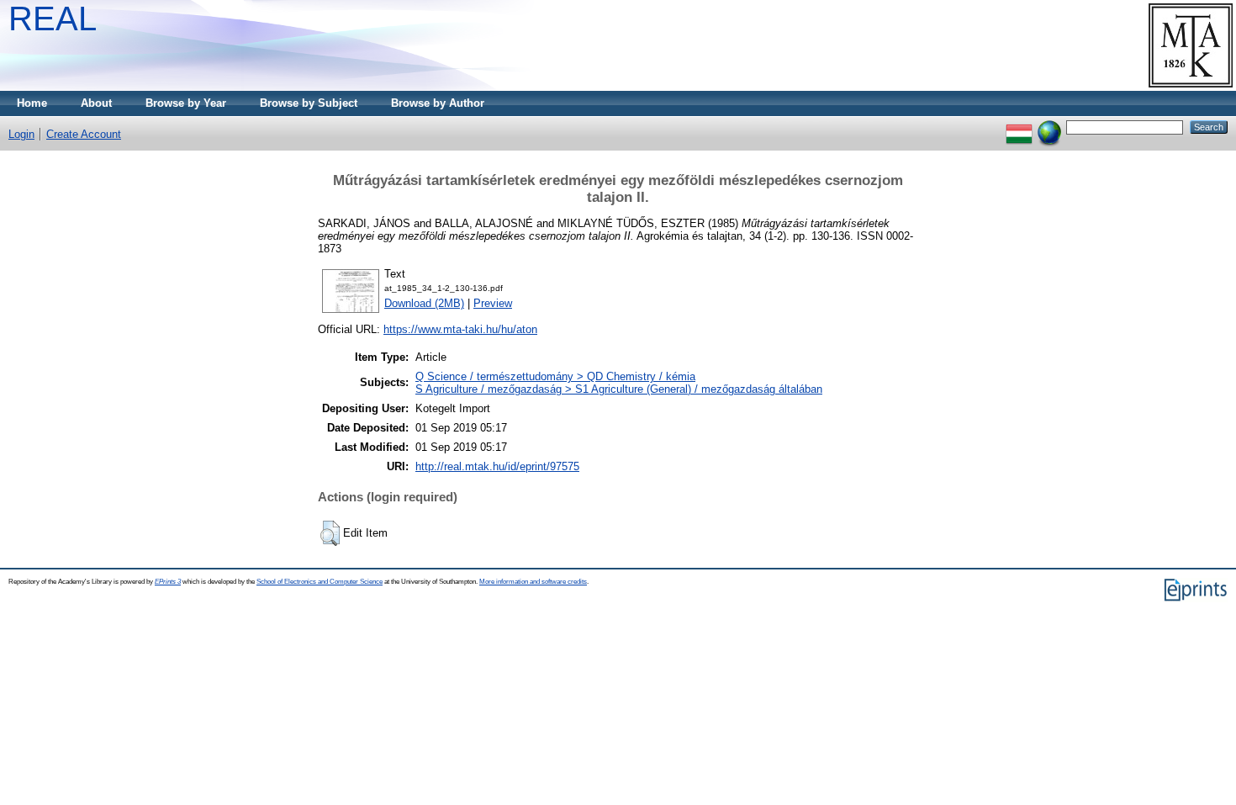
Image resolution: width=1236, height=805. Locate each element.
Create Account (83, 134)
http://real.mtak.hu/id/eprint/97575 (497, 466)
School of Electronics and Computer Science (319, 581)
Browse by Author (437, 103)
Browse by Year (185, 103)
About (96, 103)
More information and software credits (533, 581)
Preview (492, 303)
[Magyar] (1019, 126)
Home (32, 103)
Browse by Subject (308, 103)
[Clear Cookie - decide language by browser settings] (1049, 126)
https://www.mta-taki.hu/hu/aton (460, 329)
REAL (52, 18)
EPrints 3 (168, 581)
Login (21, 134)
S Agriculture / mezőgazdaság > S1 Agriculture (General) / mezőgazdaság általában (618, 389)
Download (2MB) (424, 303)
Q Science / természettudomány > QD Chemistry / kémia (555, 376)
